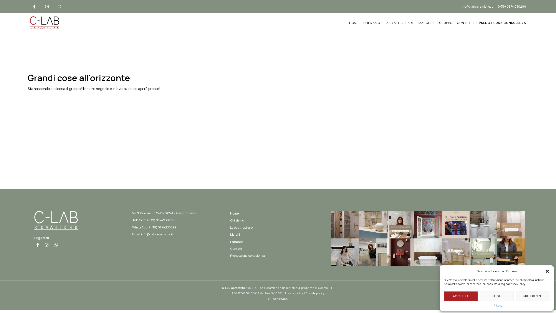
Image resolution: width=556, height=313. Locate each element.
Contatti (236, 248)
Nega (497, 296)
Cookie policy (315, 293)
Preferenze (532, 296)
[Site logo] (44, 22)
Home (234, 213)
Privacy (497, 305)
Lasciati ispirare (241, 227)
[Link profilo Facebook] (34, 6)
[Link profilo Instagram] (47, 6)
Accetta (461, 296)
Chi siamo (237, 220)
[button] (547, 271)
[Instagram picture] (345, 224)
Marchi (235, 234)
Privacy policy (294, 293)
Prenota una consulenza (247, 255)
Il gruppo (236, 242)
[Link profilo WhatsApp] (59, 6)
